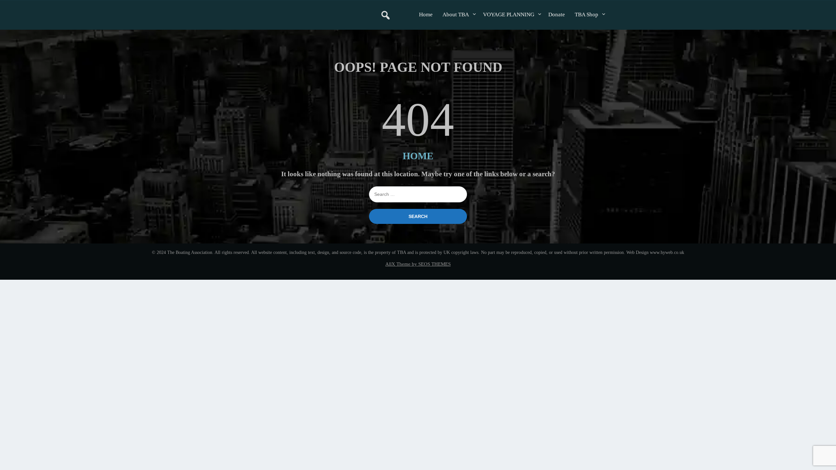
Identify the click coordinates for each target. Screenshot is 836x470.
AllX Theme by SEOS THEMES (418, 264)
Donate (556, 14)
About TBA (455, 14)
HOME (418, 155)
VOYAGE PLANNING (508, 14)
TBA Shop (586, 14)
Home (426, 14)
